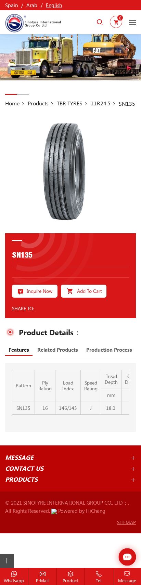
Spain (11, 5)
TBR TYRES (69, 103)
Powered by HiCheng (81, 510)
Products (38, 103)
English (54, 5)
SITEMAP (126, 522)
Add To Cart (89, 291)
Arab (31, 5)
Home (12, 103)
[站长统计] (54, 510)
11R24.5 (101, 103)
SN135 (127, 103)
